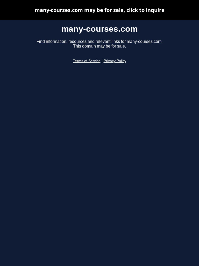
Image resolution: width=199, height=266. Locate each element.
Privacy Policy (115, 61)
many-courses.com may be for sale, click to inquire (100, 10)
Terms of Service (87, 61)
